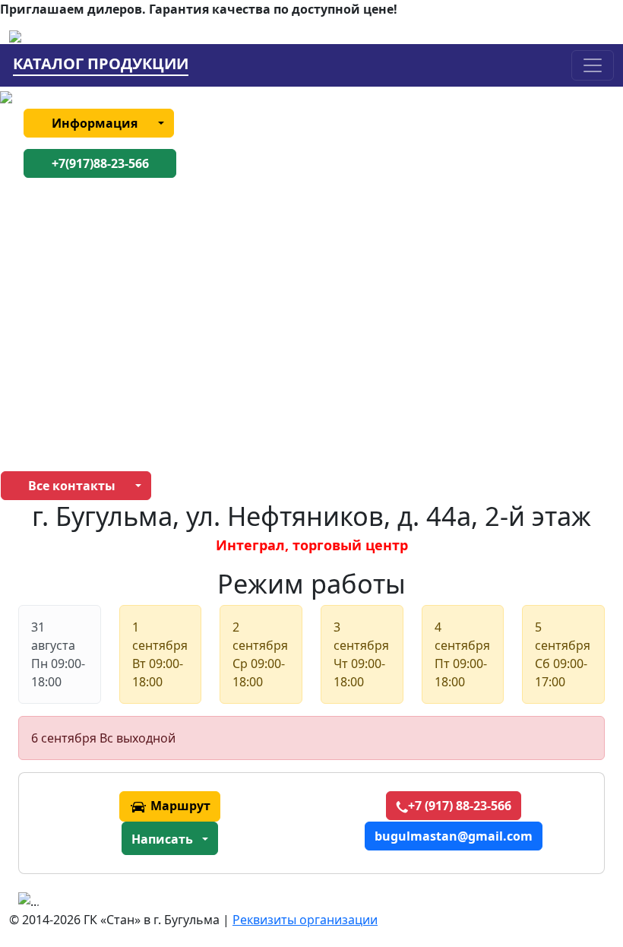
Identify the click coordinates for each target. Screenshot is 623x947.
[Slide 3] (174, 889)
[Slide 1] (119, 889)
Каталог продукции (100, 64)
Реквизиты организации (305, 919)
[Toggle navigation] (592, 65)
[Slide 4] (201, 889)
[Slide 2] (146, 889)
